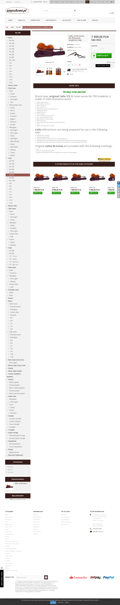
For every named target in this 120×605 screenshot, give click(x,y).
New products (51, 20)
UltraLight (13, 99)
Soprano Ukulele (15, 419)
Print (71, 74)
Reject (67, 602)
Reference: (70, 44)
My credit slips (65, 517)
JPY (95, 2)
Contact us (17, 2)
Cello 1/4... (92, 188)
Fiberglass (12, 127)
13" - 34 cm (13, 259)
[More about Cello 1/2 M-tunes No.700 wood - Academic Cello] (9, 486)
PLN (87, 2)
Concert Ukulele (14, 421)
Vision (12, 136)
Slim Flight (13, 130)
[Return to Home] (7, 27)
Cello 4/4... (36, 188)
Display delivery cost (77, 71)
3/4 (10, 66)
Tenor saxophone (15, 447)
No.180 (11, 49)
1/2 (10, 69)
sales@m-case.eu (98, 531)
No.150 (11, 46)
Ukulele (11, 416)
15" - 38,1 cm (13, 265)
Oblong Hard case (15, 105)
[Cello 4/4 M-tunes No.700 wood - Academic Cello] (41, 177)
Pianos (10, 449)
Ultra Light (14, 133)
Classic (12, 94)
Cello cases (12, 209)
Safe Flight (14, 139)
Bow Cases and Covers (16, 360)
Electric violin (12, 85)
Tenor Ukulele (14, 424)
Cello (10, 158)
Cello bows (13, 332)
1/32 (10, 83)
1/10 (10, 77)
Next (64, 72)
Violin (10, 38)
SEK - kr (82, 2)
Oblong (12, 150)
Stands (10, 368)
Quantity (94, 46)
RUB (107, 2)
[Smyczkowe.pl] (22, 10)
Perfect (12, 113)
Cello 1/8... (111, 188)
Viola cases (12, 267)
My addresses (65, 519)
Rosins (10, 298)
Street (12, 144)
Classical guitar (14, 385)
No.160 (11, 169)
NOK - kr (72, 2)
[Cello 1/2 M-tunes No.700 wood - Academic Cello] (40, 71)
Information (17, 462)
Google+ (77, 65)
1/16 (10, 80)
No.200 (11, 52)
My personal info (66, 522)
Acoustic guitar (14, 391)
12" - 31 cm (13, 256)
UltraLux (13, 122)
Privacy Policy (37, 531)
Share (73, 65)
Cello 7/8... (55, 188)
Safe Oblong (14, 141)
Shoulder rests (13, 290)
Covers (11, 239)
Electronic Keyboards (15, 455)
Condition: (70, 47)
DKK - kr (57, 2)
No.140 (11, 43)
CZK (67, 2)
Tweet (69, 65)
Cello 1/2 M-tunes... (21, 483)
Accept (53, 602)
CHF (77, 2)
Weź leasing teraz (103, 65)
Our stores (10, 472)
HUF (63, 2)
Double (12, 125)
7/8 (10, 186)
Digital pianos (14, 452)
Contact (95, 20)
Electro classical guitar (17, 388)
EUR (103, 2)
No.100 (11, 40)
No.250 (11, 54)
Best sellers (36, 519)
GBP (91, 2)
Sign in (47, 2)
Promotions (35, 20)
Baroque (13, 315)
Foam (11, 91)
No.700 (11, 175)
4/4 (10, 63)
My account (66, 20)
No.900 (11, 57)
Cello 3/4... (74, 188)
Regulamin (9, 2)
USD (52, 2)
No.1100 (12, 60)
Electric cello (12, 206)
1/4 (10, 71)
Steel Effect (14, 147)
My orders (64, 514)
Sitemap (35, 534)
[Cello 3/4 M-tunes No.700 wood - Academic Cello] (78, 177)
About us (21, 20)
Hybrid (12, 155)
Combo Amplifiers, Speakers (14, 375)
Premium (13, 97)
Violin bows (13, 304)
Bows (10, 301)
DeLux (12, 111)
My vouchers (65, 524)
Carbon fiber (14, 312)
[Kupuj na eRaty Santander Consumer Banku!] (111, 62)
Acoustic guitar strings (17, 438)
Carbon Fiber (13, 234)
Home (10, 20)
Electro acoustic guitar (17, 393)
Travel (12, 153)
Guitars (10, 379)
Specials (35, 514)
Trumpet (11, 430)
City (11, 102)
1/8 (10, 74)
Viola (10, 248)
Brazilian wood (15, 307)
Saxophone (12, 441)
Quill (11, 237)
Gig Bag (13, 245)
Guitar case (12, 396)
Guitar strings (13, 433)
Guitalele (12, 427)
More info (61, 602)
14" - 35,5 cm (13, 262)
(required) (36, 586)
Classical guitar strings (17, 435)
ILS (99, 2)
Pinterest (80, 65)
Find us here (81, 20)
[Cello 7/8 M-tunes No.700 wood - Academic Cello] (60, 177)
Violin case (12, 88)
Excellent (13, 228)
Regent (12, 119)
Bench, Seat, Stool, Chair (16, 365)
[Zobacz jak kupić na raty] (18, 499)
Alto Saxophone (14, 444)
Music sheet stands (15, 371)
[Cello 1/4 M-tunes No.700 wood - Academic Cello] (97, 177)
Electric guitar (14, 382)
